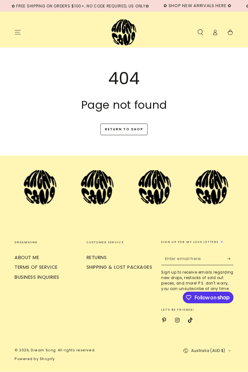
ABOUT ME (27, 257)
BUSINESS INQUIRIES (37, 277)
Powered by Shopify (35, 359)
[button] (200, 32)
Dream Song (43, 350)
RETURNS (97, 257)
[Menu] (18, 32)
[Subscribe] (230, 258)
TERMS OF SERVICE (36, 267)
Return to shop (124, 129)
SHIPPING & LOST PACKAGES (119, 267)
